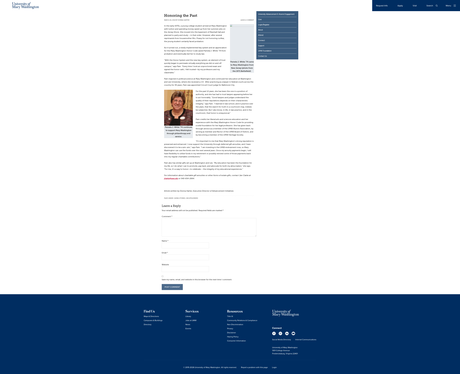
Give (260, 19)
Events (188, 328)
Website (165, 265)
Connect (261, 40)
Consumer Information (236, 340)
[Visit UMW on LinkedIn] (287, 335)
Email (165, 253)
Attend (260, 35)
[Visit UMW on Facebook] (274, 335)
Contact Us (262, 56)
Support (261, 46)
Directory (147, 324)
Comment (167, 216)
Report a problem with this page (254, 367)
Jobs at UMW (190, 320)
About (260, 30)
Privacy (230, 328)
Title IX (230, 316)
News (187, 324)
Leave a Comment (247, 20)
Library (188, 316)
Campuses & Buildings (153, 320)
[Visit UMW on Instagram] (281, 335)
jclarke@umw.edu (171, 178)
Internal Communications (305, 339)
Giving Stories (179, 198)
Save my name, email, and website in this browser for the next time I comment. (197, 280)
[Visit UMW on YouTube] (293, 335)
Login (274, 367)
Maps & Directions (151, 316)
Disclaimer (231, 332)
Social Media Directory (281, 339)
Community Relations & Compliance (242, 320)
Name (165, 241)
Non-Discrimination (235, 324)
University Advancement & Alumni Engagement (276, 14)
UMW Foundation (264, 51)
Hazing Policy (233, 336)
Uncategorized (192, 198)
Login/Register (263, 25)
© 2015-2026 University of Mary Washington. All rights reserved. (210, 367)
